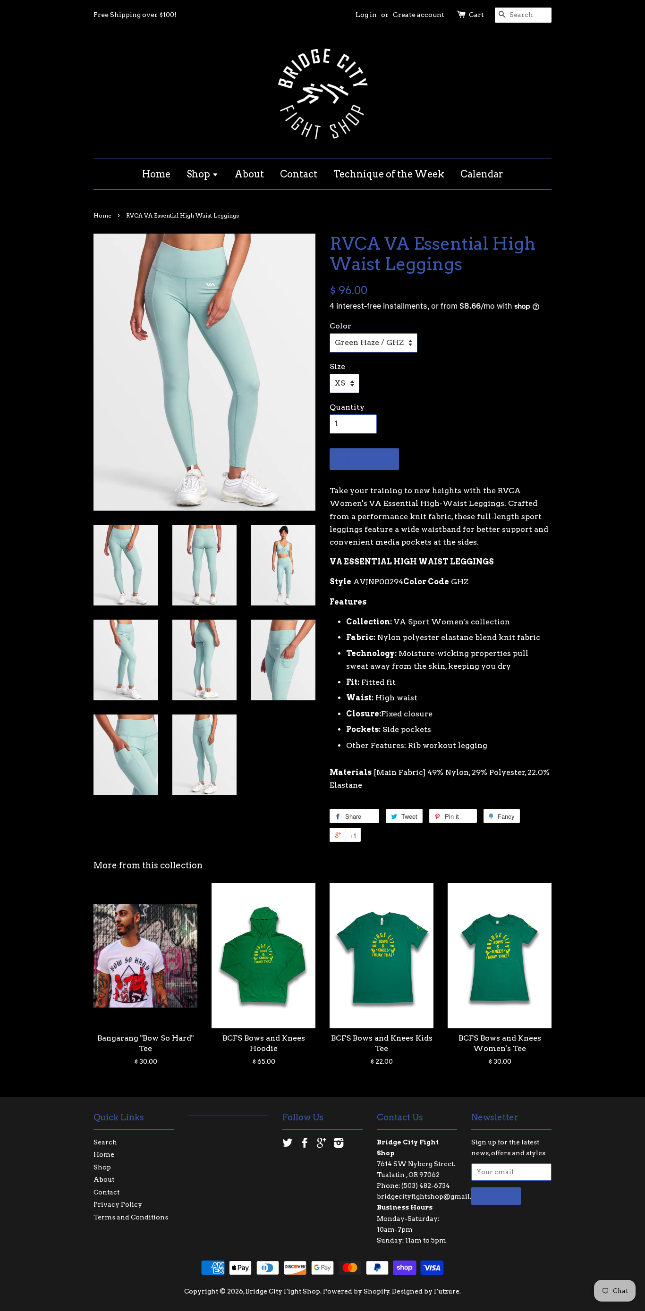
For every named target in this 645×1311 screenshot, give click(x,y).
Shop (199, 174)
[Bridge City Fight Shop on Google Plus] (321, 1144)
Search (105, 1142)
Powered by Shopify (356, 1291)
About (249, 174)
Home (156, 174)
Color (340, 325)
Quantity (347, 407)
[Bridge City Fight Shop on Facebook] (304, 1144)
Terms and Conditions (130, 1217)
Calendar (481, 174)
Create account (418, 14)
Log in (366, 14)
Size (337, 366)
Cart (476, 14)
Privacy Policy (117, 1204)
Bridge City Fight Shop (283, 1291)
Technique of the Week (388, 174)
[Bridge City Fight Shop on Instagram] (338, 1144)
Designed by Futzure (425, 1291)
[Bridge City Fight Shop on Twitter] (287, 1144)
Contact (298, 174)
